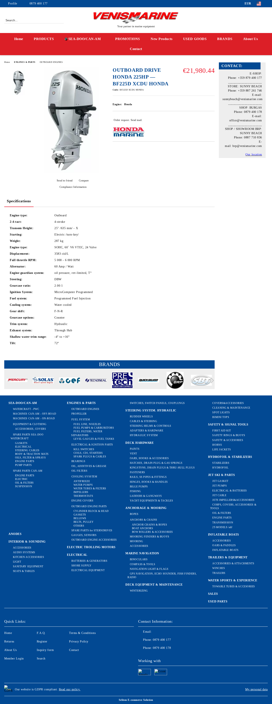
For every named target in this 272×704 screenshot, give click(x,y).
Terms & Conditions (82, 633)
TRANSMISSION (222, 522)
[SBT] (201, 381)
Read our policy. (70, 689)
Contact (136, 49)
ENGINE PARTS (24, 461)
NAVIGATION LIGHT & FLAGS (149, 569)
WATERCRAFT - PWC (26, 409)
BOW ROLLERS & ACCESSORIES (152, 531)
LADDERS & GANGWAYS (146, 495)
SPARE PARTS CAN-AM (27, 470)
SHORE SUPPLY (81, 565)
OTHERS (79, 525)
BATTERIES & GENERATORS (89, 560)
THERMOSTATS (83, 495)
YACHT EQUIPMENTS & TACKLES (151, 500)
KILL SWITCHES (84, 449)
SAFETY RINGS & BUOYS (228, 435)
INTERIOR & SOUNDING (27, 541)
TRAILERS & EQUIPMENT (228, 557)
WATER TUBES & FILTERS (90, 488)
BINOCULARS (138, 559)
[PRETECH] (122, 381)
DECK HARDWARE (139, 442)
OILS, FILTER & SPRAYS (30, 457)
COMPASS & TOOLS (142, 564)
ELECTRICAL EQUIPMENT (88, 570)
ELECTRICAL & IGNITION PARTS (92, 444)
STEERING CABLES (27, 450)
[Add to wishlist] (211, 120)
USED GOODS (195, 39)
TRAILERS (218, 573)
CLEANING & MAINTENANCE (231, 407)
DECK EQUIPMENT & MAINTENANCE (154, 584)
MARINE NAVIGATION (142, 553)
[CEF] (69, 381)
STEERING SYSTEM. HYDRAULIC (150, 410)
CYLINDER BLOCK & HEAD (91, 511)
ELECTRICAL (23, 446)
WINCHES (218, 568)
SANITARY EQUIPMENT (28, 566)
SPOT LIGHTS (221, 412)
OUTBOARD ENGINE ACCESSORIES (94, 539)
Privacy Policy (78, 641)
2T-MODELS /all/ (222, 527)
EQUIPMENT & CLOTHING (30, 424)
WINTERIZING (139, 590)
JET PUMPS (219, 485)
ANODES (14, 534)
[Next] (211, 380)
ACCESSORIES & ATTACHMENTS (233, 563)
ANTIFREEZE (82, 481)
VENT (133, 453)
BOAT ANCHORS (142, 528)
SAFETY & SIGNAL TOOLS (228, 424)
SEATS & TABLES (24, 571)
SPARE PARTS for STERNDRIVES (91, 530)
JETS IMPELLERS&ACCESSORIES (233, 500)
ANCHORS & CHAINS (143, 519)
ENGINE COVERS (82, 500)
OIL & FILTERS (24, 482)
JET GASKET (220, 481)
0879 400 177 (39, 3)
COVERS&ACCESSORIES (228, 403)
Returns (9, 641)
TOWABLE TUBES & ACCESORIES (233, 586)
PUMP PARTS (23, 465)
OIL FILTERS (79, 470)
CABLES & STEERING (143, 421)
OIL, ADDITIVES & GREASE (88, 466)
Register (42, 641)
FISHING (135, 491)
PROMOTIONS (127, 39)
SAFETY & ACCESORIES (227, 440)
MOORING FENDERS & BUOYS (149, 536)
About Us (250, 39)
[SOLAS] (43, 381)
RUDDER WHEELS (141, 416)
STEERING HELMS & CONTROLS (150, 425)
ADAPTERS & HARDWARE (146, 430)
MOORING (136, 541)
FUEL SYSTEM (80, 419)
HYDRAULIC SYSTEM (144, 435)
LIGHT (17, 561)
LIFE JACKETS (221, 449)
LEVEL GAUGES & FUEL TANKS (94, 438)
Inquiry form (45, 650)
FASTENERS (137, 472)
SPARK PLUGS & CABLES (90, 456)
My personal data (256, 689)
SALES (213, 593)
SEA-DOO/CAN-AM (84, 39)
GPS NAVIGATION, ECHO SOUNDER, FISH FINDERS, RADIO (162, 575)
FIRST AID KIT (221, 430)
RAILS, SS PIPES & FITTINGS (148, 477)
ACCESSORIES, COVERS (30, 428)
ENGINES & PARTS (24, 62)
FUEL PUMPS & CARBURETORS (94, 427)
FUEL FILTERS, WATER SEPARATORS (86, 433)
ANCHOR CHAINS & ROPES (149, 524)
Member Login (14, 658)
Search (41, 658)
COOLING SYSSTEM (84, 476)
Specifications (19, 201)
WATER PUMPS (83, 484)
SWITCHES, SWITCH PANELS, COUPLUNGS (157, 403)
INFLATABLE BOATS (223, 534)
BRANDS (224, 39)
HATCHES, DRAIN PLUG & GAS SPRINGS (156, 462)
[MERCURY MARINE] (16, 381)
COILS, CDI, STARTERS (88, 452)
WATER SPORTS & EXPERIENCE (232, 580)
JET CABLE (219, 495)
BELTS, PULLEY (84, 521)
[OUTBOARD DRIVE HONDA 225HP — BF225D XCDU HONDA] (71, 172)
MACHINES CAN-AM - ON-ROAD (34, 418)
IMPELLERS (81, 492)
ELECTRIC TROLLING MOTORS (91, 547)
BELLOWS (80, 518)
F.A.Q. (41, 633)
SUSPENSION (23, 486)
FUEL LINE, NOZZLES (87, 424)
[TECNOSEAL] (95, 381)
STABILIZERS (220, 462)
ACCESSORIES (22, 547)
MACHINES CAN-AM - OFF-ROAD (34, 413)
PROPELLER (79, 413)
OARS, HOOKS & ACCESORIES (149, 458)
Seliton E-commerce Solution (136, 699)
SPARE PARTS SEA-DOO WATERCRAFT (27, 436)
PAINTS (134, 448)
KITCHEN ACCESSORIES (28, 557)
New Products (162, 39)
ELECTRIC (21, 479)
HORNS (217, 444)
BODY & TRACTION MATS (32, 454)
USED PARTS (218, 601)
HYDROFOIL (220, 467)
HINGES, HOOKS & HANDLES (149, 481)
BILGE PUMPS (139, 486)
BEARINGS (78, 461)
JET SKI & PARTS (221, 475)
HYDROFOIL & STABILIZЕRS (230, 456)
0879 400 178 (162, 647)
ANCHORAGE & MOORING (146, 508)
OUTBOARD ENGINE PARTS (89, 506)
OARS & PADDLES (224, 545)
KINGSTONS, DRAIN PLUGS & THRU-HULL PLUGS (162, 467)
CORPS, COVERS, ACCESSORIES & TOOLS (233, 506)
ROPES (134, 514)
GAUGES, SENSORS (83, 535)
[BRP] (175, 381)
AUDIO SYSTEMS (24, 552)
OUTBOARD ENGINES (51, 62)
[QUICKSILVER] (148, 381)
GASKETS (21, 443)
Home (18, 39)
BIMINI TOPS (220, 417)
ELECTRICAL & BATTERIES (229, 490)
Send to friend (64, 180)
